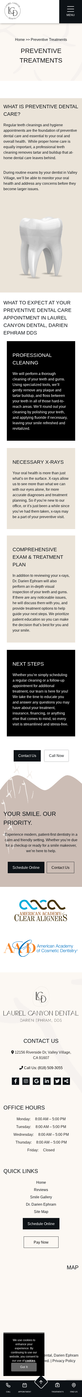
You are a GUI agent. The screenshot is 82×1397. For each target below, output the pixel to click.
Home (20, 40)
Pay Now (41, 1242)
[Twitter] (57, 1081)
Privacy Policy (63, 1361)
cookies (30, 1360)
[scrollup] (41, 1382)
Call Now (56, 756)
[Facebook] (15, 1081)
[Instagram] (26, 1081)
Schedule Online (26, 868)
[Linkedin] (47, 1081)
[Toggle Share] (66, 1081)
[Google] (36, 1081)
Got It (24, 1367)
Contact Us (27, 756)
